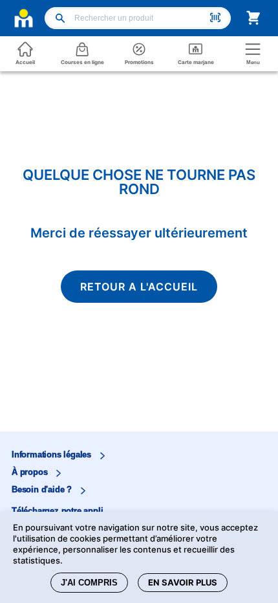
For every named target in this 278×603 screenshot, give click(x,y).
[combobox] (140, 18)
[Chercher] (60, 19)
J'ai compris (89, 582)
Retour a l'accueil (139, 286)
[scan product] (215, 19)
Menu (253, 62)
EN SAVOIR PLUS (182, 582)
